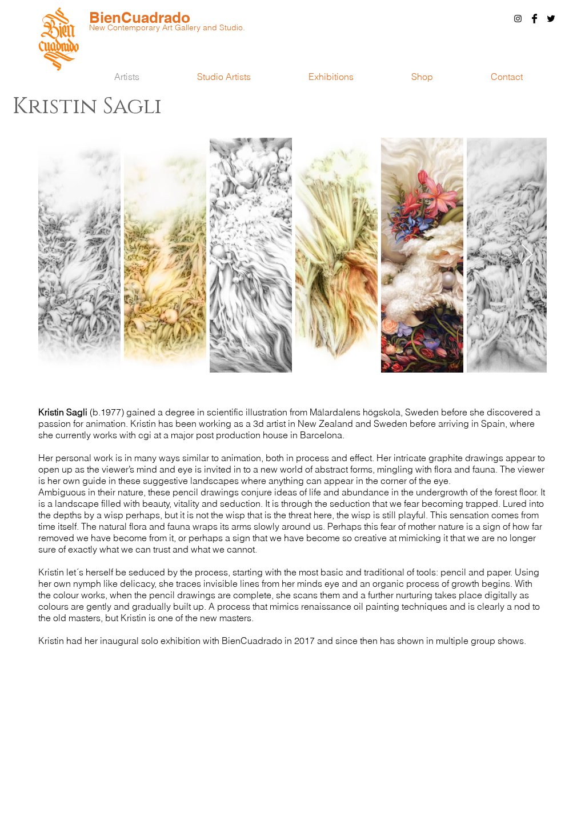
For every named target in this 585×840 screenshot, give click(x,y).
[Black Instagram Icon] (518, 18)
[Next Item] (527, 255)
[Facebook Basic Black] (534, 18)
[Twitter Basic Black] (551, 18)
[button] (506, 76)
